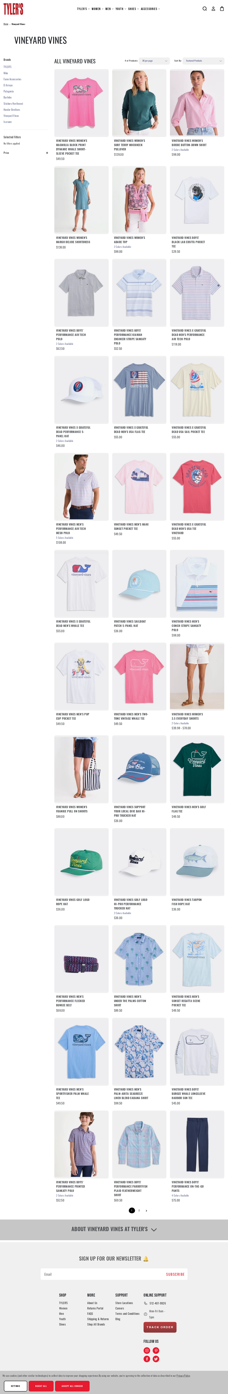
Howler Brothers (12, 109)
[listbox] (154, 61)
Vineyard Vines (11, 116)
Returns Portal (95, 1308)
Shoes (132, 9)
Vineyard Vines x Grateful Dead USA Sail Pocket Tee (189, 430)
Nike (6, 73)
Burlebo (8, 97)
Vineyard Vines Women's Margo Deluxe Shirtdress (73, 240)
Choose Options (81, 103)
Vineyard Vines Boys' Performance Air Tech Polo (71, 335)
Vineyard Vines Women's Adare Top (129, 240)
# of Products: (131, 61)
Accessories (149, 9)
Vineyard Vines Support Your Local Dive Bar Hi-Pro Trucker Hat (130, 811)
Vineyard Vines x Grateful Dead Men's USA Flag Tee (131, 430)
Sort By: (178, 61)
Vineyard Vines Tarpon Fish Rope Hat (187, 902)
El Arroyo (8, 85)
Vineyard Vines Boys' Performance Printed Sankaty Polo (70, 1187)
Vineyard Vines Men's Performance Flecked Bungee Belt (70, 1001)
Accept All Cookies (72, 1386)
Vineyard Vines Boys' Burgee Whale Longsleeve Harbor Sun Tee (188, 1094)
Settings (15, 1386)
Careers (119, 1308)
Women (96, 9)
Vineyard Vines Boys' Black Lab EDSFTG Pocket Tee (188, 242)
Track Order (159, 1327)
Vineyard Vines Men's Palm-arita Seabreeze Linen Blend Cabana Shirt (131, 1094)
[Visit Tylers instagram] (147, 1350)
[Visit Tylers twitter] (156, 1359)
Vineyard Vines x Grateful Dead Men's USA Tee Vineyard (189, 529)
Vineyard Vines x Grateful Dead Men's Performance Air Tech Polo (189, 335)
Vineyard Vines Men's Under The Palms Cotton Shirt (130, 1001)
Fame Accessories (12, 79)
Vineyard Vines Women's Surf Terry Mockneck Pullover (129, 145)
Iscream (8, 122)
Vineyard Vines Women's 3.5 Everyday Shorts (187, 716)
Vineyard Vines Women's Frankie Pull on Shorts (72, 809)
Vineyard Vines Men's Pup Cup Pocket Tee (72, 716)
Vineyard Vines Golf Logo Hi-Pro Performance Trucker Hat (130, 904)
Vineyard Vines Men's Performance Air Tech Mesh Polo (71, 529)
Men (108, 9)
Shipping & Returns (98, 1319)
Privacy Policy (183, 1375)
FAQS (90, 1313)
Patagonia (9, 91)
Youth (120, 9)
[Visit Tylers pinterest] (156, 1350)
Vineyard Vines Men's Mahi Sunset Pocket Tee (131, 527)
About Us (92, 1303)
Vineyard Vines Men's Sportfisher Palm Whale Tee (72, 1094)
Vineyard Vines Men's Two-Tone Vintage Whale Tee (131, 716)
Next (146, 1211)
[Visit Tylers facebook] (147, 1359)
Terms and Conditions (127, 1313)
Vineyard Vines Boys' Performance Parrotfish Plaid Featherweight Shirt (131, 1189)
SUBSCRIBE (175, 1274)
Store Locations (124, 1303)
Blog (117, 1319)
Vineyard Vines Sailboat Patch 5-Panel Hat (130, 624)
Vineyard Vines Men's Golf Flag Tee (189, 809)
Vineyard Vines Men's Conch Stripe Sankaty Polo (186, 626)
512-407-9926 (158, 1303)
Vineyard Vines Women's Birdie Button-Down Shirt (189, 143)
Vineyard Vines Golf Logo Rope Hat (73, 902)
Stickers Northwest (13, 103)
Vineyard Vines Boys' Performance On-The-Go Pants (188, 1187)
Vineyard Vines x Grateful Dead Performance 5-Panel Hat (73, 432)
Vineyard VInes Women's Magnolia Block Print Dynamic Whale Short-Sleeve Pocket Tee (71, 147)
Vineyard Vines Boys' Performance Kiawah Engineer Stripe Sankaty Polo (130, 337)
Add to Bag (139, 584)
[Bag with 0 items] (222, 8)
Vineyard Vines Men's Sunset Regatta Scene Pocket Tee (186, 1001)
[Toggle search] (204, 8)
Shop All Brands (96, 1324)
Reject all (41, 1386)
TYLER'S (82, 9)
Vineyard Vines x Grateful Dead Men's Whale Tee (73, 624)
